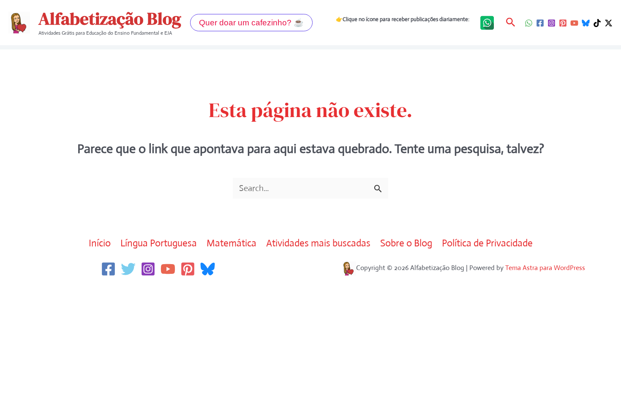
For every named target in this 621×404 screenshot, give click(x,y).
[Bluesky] (586, 23)
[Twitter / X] (609, 23)
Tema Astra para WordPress (545, 267)
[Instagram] (551, 23)
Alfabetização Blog (109, 18)
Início (100, 243)
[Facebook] (540, 23)
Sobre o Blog (406, 243)
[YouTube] (574, 23)
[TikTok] (597, 23)
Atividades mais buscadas (318, 243)
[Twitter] (128, 269)
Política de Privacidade (487, 243)
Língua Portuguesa (158, 243)
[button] (251, 22)
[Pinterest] (563, 23)
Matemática (231, 243)
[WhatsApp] (529, 23)
